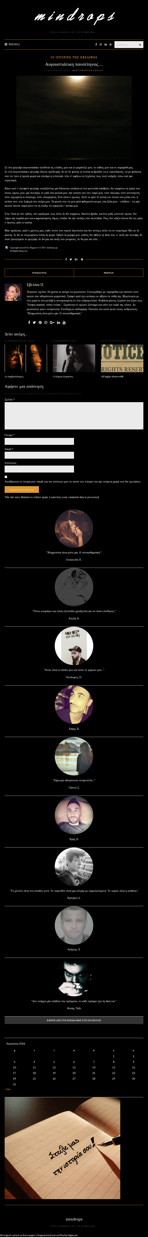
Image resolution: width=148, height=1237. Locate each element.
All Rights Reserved (18, 251)
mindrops (74, 1219)
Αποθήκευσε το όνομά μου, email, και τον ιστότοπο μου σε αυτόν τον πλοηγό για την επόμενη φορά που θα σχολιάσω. (73, 481)
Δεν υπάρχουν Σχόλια (87, 70)
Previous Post (39, 272)
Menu (14, 44)
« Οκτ (8, 1089)
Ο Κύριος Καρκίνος (63, 376)
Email (9, 449)
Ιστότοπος (11, 463)
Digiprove (73, 1235)
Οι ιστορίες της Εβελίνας (74, 57)
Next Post (109, 272)
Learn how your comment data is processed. (74, 497)
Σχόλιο (10, 399)
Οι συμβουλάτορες (14, 376)
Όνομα (10, 435)
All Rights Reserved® (112, 376)
